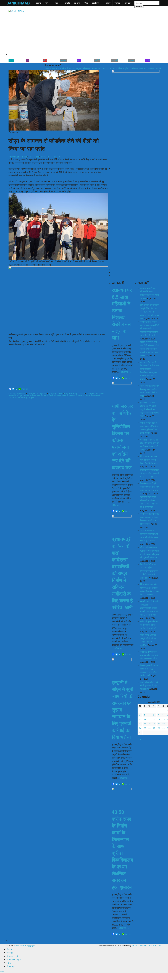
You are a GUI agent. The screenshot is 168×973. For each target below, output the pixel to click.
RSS (9, 962)
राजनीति (97, 60)
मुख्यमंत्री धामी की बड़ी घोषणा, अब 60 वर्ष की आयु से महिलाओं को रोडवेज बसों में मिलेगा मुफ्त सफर (149, 409)
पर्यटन (86, 3)
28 (159, 728)
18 (145, 723)
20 (154, 723)
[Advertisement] (58, 367)
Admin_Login (13, 956)
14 (159, 719)
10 (140, 719)
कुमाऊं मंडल (58, 156)
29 (163, 728)
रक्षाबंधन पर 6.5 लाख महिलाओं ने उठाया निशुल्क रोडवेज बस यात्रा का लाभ (57, 68)
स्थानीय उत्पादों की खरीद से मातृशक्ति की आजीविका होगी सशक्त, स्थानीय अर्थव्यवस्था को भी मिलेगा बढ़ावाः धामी (149, 608)
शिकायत (10, 952)
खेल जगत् (77, 3)
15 (163, 719)
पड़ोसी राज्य (95, 3)
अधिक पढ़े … (126, 371)
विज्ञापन (9, 949)
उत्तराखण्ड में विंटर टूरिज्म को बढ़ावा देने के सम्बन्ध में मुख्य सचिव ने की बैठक (149, 473)
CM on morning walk (37, 393)
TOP (2, 971)
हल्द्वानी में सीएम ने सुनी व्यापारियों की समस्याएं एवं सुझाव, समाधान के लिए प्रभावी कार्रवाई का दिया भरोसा (122, 709)
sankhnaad (14, 156)
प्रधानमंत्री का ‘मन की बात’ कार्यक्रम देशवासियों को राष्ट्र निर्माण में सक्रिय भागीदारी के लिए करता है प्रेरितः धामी (122, 573)
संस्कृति (67, 3)
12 (149, 719)
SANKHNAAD (18, 3)
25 (145, 728)
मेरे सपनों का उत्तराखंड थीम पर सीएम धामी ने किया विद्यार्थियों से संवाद (149, 460)
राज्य (46, 3)
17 (140, 723)
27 (154, 728)
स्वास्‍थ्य (108, 3)
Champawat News (17, 393)
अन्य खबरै (127, 3)
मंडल (56, 3)
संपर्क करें (31, 945)
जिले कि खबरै (34, 156)
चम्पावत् (43, 156)
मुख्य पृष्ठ (38, 3)
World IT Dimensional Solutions (146, 945)
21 (159, 723)
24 (140, 728)
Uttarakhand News (95, 393)
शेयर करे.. (25, 389)
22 (163, 723)
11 (145, 719)
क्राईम (147, 60)
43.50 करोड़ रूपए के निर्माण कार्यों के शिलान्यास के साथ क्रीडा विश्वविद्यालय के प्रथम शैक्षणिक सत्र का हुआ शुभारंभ (122, 849)
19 (149, 723)
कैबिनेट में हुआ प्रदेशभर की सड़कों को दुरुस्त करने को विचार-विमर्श (149, 625)
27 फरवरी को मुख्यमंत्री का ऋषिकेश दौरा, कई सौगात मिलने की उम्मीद (35, 395)
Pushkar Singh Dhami (74, 393)
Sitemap (10, 966)
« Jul (140, 739)
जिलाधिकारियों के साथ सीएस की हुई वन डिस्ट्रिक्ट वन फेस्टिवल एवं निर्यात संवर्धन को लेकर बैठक (149, 571)
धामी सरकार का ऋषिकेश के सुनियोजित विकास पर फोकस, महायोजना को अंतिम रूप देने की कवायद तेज (125, 68)
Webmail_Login (14, 959)
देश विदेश (117, 3)
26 (149, 728)
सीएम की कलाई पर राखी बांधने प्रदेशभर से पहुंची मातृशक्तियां (149, 685)
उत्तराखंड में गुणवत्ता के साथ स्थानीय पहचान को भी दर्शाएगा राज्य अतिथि (149, 655)
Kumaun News (55, 393)
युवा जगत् (131, 60)
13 (154, 719)
